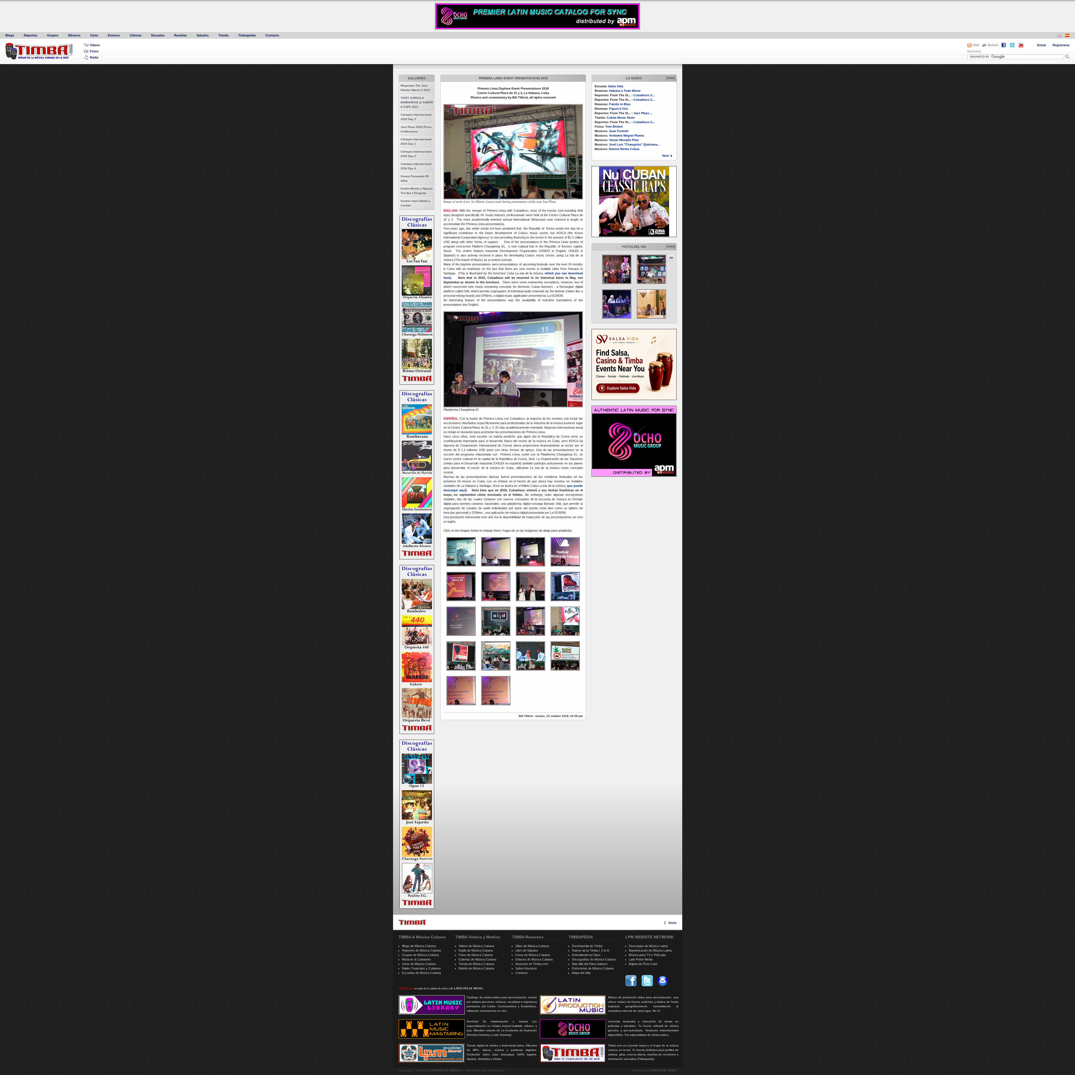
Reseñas (180, 35)
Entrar (1041, 45)
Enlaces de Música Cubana (534, 959)
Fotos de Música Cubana (476, 955)
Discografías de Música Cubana (594, 959)
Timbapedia (247, 35)
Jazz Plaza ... (643, 113)
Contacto (272, 35)
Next (665, 155)
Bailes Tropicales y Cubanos (421, 968)
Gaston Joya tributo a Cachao (415, 203)
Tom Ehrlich (614, 126)
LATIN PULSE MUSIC (445, 1070)
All (671, 257)
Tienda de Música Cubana (476, 964)
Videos (95, 45)
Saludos (203, 35)
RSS (976, 45)
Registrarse (1061, 45)
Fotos (94, 51)
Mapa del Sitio (581, 972)
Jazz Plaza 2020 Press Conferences (416, 129)
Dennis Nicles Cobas (624, 149)
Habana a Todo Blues (625, 90)
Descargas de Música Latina (648, 946)
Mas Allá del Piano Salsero (589, 964)
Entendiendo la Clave (586, 955)
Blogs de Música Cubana (419, 946)
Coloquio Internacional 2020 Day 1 (416, 141)
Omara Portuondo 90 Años (415, 178)
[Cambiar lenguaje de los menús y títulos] (1067, 36)
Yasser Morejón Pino (624, 140)
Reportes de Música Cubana (421, 950)
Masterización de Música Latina (650, 950)
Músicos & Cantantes (416, 959)
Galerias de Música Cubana (477, 959)
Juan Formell (618, 131)
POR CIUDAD (974, 51)
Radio (94, 57)
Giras (94, 35)
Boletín (993, 45)
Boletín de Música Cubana (476, 968)
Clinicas (135, 35)
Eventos (114, 35)
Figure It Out (618, 108)
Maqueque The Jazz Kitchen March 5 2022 (415, 88)
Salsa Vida (615, 86)
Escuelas (157, 35)
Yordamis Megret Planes (626, 135)
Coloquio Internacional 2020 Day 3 (416, 117)
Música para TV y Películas (647, 955)
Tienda (223, 35)
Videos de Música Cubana (476, 946)
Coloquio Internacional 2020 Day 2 (416, 154)
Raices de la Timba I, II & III (590, 950)
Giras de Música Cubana (419, 964)
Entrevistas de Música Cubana (593, 968)
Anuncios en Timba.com (531, 964)
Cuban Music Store (621, 117)
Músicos (74, 35)
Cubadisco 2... (644, 95)
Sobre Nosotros (526, 968)
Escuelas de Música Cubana (421, 972)
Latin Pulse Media (641, 959)
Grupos (52, 35)
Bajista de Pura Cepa (643, 964)
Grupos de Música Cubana (420, 955)
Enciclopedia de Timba (587, 946)
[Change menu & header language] (1059, 36)
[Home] (412, 922)
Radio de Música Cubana (476, 950)
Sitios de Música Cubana (532, 946)
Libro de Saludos (526, 950)
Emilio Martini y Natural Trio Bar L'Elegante (417, 191)
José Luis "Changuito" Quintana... (634, 144)
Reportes (30, 35)
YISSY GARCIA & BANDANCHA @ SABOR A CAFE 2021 (417, 102)
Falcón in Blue (619, 104)
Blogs (9, 35)
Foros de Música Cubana (532, 955)
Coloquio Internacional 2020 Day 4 (416, 166)
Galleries (417, 78)
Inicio (673, 922)
